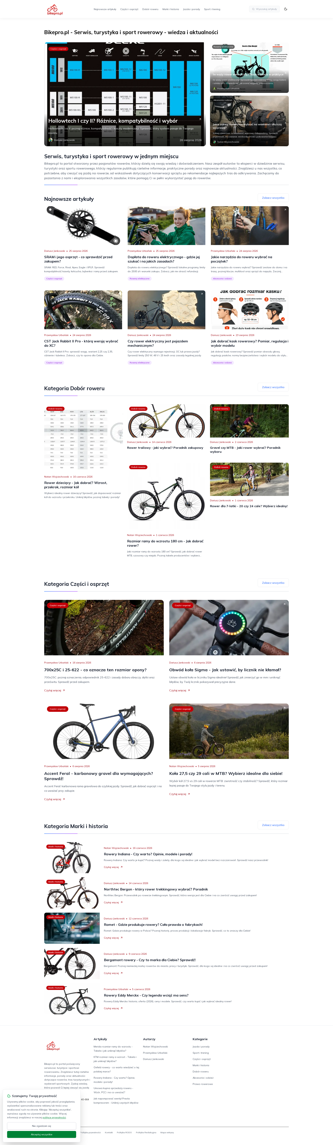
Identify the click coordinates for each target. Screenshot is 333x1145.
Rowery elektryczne (223, 46)
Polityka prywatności (90, 1132)
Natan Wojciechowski (56, 476)
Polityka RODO (124, 1132)
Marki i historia (171, 9)
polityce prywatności (54, 1117)
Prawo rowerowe (203, 1084)
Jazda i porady (191, 9)
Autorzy (149, 1039)
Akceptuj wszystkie (41, 1134)
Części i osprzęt (129, 9)
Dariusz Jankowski (54, 250)
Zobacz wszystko (273, 197)
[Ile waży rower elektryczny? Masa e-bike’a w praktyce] (249, 67)
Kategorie (200, 1039)
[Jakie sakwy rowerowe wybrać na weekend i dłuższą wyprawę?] (249, 121)
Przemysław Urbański (140, 250)
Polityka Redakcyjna (146, 1132)
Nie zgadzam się (41, 1125)
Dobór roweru (150, 9)
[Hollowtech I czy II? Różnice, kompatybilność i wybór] (125, 94)
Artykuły (100, 1039)
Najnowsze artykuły (105, 9)
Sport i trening (212, 9)
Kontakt (109, 1132)
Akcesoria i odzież (223, 100)
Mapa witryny (167, 1132)
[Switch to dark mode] (286, 9)
